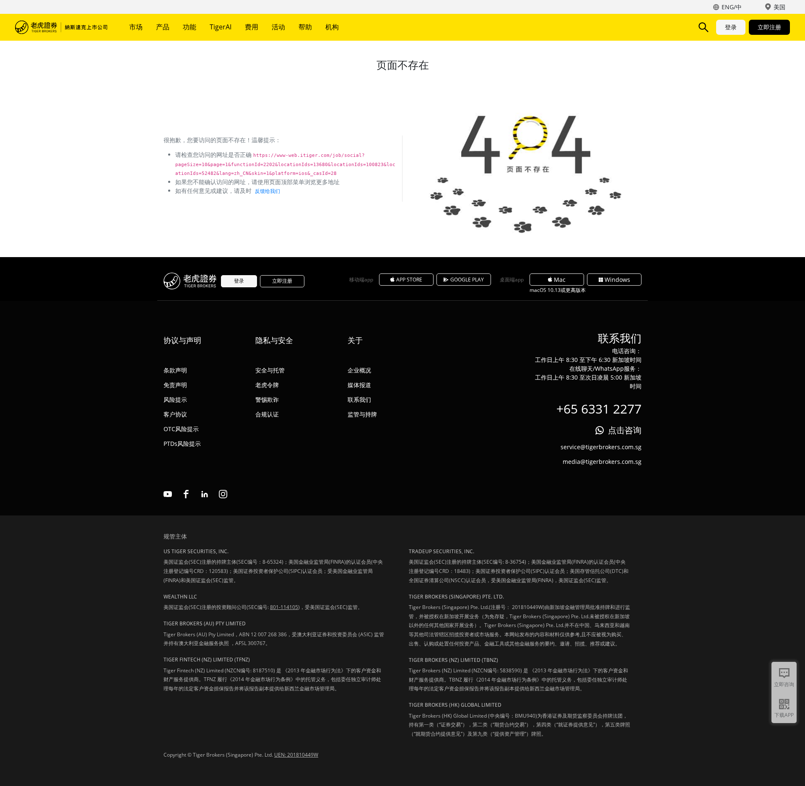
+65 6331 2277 (598, 408)
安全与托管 (270, 370)
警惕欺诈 (267, 399)
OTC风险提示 (181, 429)
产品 (162, 26)
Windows (617, 280)
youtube (168, 494)
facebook (186, 494)
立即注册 (769, 27)
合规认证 (267, 414)
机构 (332, 26)
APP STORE (409, 279)
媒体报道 (359, 385)
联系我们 (359, 399)
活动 (278, 26)
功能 (189, 26)
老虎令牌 (267, 385)
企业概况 (359, 370)
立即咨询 (784, 684)
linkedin (204, 494)
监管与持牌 (362, 414)
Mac (560, 280)
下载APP (784, 714)
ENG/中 (732, 7)
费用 (251, 26)
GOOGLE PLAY (467, 279)
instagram (223, 494)
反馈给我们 (267, 191)
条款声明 (175, 370)
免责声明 (175, 385)
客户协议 (175, 414)
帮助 (305, 26)
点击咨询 (624, 430)
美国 (779, 7)
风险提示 (175, 399)
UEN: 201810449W (296, 754)
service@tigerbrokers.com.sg (601, 447)
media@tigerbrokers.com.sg (602, 462)
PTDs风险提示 (182, 444)
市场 (136, 26)
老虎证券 (61, 27)
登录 (731, 27)
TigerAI (220, 26)
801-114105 (284, 607)
